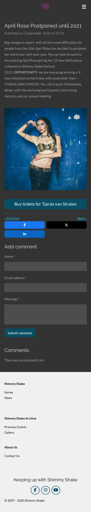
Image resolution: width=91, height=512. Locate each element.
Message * (12, 299)
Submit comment (20, 333)
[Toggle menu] (84, 6)
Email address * (15, 278)
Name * (9, 256)
